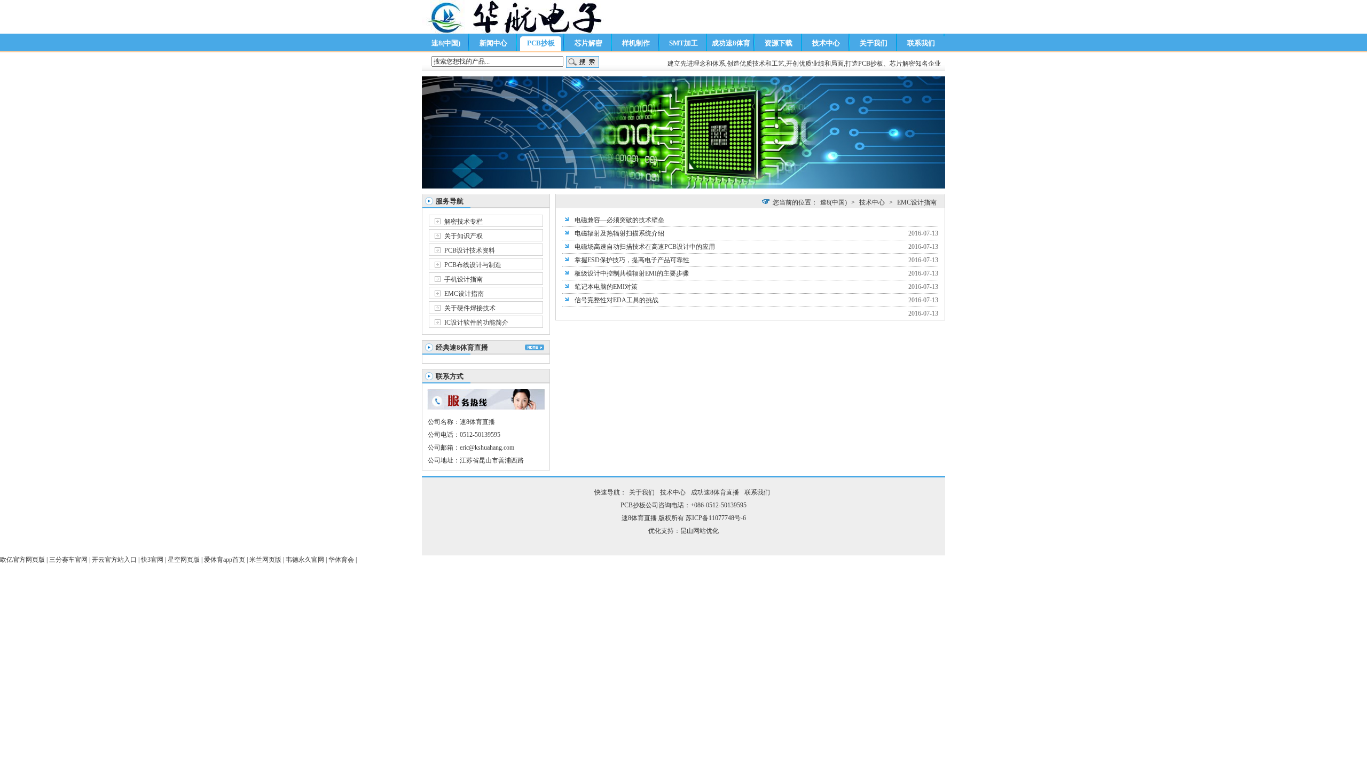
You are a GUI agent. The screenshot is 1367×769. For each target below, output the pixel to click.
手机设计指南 (463, 279)
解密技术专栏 (463, 221)
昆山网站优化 (699, 531)
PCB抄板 (541, 43)
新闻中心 (493, 43)
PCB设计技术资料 (469, 250)
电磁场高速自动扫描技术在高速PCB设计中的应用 (645, 246)
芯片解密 (588, 43)
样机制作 (636, 43)
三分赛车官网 (68, 559)
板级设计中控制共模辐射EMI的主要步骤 (632, 273)
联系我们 (921, 43)
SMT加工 (683, 43)
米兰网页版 (265, 559)
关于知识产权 (463, 236)
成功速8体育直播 (731, 45)
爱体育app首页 (224, 559)
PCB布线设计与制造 (472, 265)
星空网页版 (184, 559)
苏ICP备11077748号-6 (716, 518)
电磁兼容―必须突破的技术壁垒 (619, 220)
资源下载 (778, 43)
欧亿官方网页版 (22, 559)
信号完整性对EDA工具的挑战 (616, 300)
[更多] (534, 347)
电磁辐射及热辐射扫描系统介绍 (619, 233)
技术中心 (826, 43)
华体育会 (341, 559)
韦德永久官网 (305, 559)
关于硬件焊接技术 (470, 308)
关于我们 (873, 43)
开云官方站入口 (114, 559)
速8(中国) (445, 43)
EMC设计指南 (464, 293)
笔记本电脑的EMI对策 (606, 287)
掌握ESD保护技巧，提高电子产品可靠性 (632, 260)
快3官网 (152, 559)
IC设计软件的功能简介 (476, 322)
